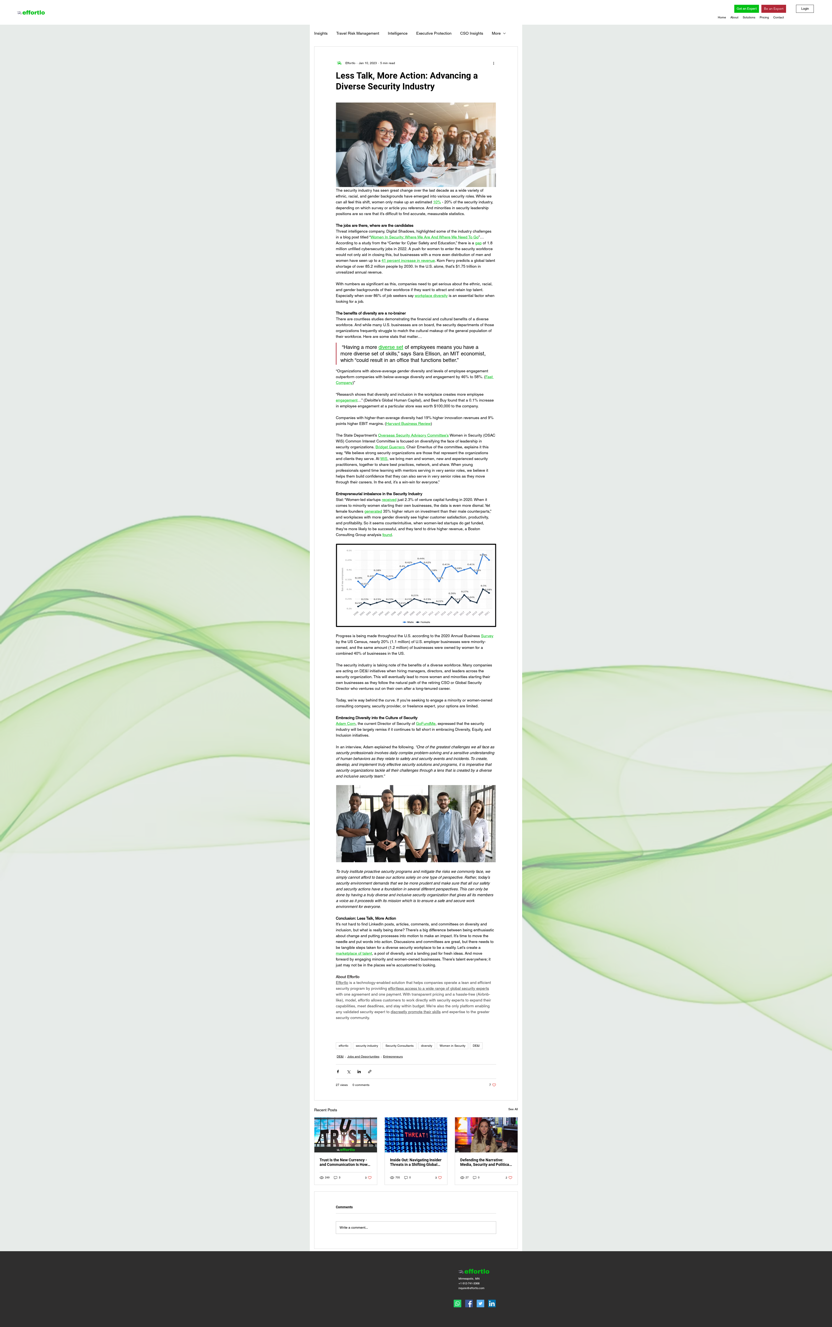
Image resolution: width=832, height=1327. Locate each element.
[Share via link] (370, 1071)
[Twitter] (480, 1303)
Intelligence (398, 33)
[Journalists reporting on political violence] (486, 1134)
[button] (734, 17)
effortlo (343, 1045)
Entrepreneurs (393, 1056)
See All (513, 1109)
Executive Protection (434, 33)
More (496, 33)
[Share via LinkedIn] (359, 1071)
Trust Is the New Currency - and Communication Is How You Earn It (343, 1162)
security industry (367, 1045)
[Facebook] (469, 1303)
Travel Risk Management (357, 33)
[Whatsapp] (457, 1303)
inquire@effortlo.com (471, 1288)
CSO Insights (471, 33)
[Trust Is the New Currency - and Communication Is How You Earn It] (345, 1134)
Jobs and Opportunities (363, 1056)
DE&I (476, 1045)
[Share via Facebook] (338, 1071)
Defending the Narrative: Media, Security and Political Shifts (485, 1162)
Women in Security (452, 1045)
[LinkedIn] (492, 1303)
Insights (321, 33)
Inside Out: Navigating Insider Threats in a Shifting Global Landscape (416, 1162)
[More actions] (493, 63)
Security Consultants (399, 1045)
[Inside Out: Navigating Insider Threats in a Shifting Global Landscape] (416, 1134)
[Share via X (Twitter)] (348, 1071)
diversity (426, 1045)
